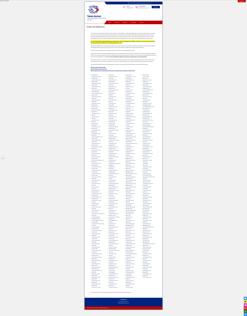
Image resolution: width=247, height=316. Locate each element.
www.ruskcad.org (146, 100)
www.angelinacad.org (96, 83)
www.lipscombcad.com (131, 140)
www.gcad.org (112, 167)
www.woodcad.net (147, 263)
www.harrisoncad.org (113, 200)
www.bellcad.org (95, 120)
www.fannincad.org (113, 106)
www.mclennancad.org (131, 183)
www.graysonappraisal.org (114, 163)
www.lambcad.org (130, 113)
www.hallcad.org (112, 180)
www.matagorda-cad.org (131, 173)
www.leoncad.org (129, 130)
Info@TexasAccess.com (144, 8)
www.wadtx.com (146, 240)
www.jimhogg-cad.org (113, 273)
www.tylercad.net (146, 193)
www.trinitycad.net (147, 190)
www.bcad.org (95, 123)
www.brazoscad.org (96, 143)
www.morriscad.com (130, 220)
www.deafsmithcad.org (97, 270)
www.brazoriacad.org (96, 140)
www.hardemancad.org (114, 190)
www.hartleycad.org (113, 203)
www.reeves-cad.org (147, 80)
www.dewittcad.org (96, 280)
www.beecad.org (95, 116)
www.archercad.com (96, 90)
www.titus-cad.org (147, 180)
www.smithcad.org (147, 136)
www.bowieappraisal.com (97, 136)
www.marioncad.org (130, 163)
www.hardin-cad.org (113, 193)
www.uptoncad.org (147, 200)
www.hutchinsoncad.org (114, 250)
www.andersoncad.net (96, 76)
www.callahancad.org (96, 173)
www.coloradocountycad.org (98, 223)
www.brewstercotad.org (97, 146)
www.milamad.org (130, 200)
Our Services (116, 22)
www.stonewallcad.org (148, 153)
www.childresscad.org (96, 200)
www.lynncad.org (129, 156)
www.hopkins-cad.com (113, 233)
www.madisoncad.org (130, 160)
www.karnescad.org (113, 287)
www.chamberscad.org (97, 193)
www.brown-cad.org (96, 156)
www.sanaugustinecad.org (148, 106)
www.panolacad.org (130, 257)
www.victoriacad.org (147, 213)
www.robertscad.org (147, 86)
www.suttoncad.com (147, 156)
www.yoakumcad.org (147, 267)
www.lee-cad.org (129, 126)
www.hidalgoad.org (113, 220)
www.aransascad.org (96, 86)
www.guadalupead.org (113, 173)
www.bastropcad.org (96, 110)
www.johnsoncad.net (113, 280)
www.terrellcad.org (147, 170)
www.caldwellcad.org (96, 167)
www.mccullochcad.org (131, 180)
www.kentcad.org (129, 86)
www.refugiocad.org (147, 83)
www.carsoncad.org (96, 183)
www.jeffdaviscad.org (113, 267)
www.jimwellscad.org (113, 277)
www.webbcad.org (147, 230)
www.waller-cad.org (147, 220)
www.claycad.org (95, 203)
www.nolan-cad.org (130, 237)
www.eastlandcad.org (113, 83)
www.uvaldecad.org (147, 203)
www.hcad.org (112, 197)
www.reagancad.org (130, 284)
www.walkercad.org (147, 217)
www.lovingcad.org (130, 150)
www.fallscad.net (112, 103)
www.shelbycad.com (147, 130)
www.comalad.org (96, 227)
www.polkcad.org (129, 270)
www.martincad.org (130, 167)
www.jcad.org (111, 270)
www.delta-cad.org (96, 273)
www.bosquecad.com (96, 133)
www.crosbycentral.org (97, 253)
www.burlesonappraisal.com (98, 160)
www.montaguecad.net (131, 210)
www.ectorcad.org (113, 86)
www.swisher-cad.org (147, 160)
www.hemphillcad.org (113, 213)
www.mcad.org (129, 217)
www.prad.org (129, 273)
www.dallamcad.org (96, 260)
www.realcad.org (129, 287)
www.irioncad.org (112, 253)
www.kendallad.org (130, 80)
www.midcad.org (129, 197)
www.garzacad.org (113, 143)
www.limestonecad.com (131, 136)
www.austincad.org (96, 100)
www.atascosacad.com (96, 96)
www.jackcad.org (112, 257)
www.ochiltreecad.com (131, 243)
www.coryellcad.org (96, 240)
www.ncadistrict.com (130, 240)
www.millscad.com (130, 203)
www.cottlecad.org (96, 243)
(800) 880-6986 (130, 8)
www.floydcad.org (112, 116)
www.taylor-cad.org (147, 167)
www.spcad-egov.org (147, 113)
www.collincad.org (96, 217)
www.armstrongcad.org (97, 93)
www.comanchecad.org (97, 230)
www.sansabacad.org (147, 116)
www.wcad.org (146, 250)
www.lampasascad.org (131, 116)
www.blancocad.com (96, 126)
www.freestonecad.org (113, 130)
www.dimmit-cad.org (96, 287)
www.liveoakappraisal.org (131, 143)
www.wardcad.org (147, 223)
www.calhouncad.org (96, 170)
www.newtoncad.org (130, 233)
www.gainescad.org (113, 136)
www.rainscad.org (129, 280)
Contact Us (141, 22)
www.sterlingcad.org (147, 150)
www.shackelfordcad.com (148, 126)
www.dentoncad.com (96, 277)
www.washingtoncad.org (148, 227)
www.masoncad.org (130, 170)
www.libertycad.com (130, 133)
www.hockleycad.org (113, 227)
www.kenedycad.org (130, 83)
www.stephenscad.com (148, 146)
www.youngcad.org (147, 270)
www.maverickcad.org (130, 177)
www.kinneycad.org (130, 100)
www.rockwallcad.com (148, 93)
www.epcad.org (112, 93)
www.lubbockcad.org (130, 153)
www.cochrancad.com (96, 207)
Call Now (156, 7)
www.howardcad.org (113, 240)
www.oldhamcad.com (130, 247)
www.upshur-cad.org (147, 197)
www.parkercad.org (130, 260)
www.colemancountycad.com (98, 213)
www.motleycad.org (130, 223)
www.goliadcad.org (113, 153)
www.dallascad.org (96, 263)
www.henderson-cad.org (114, 217)
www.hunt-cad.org (113, 247)
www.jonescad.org (113, 284)
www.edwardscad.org (113, 90)
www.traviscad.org (147, 187)
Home (110, 22)
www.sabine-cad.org (147, 103)
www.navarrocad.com (130, 230)
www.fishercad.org (113, 113)
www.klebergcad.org (130, 103)
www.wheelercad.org (147, 237)
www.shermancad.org (147, 133)
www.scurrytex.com (147, 123)
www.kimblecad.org (130, 93)
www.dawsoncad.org (96, 267)
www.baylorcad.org (96, 113)
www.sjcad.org (146, 110)
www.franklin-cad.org (113, 126)
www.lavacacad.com (130, 123)
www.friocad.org (112, 133)
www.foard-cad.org (113, 120)
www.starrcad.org (146, 143)
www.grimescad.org (113, 170)
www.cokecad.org (95, 210)
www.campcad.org (96, 180)
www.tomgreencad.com (148, 183)
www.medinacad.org (130, 190)
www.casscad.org (95, 187)
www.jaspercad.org (113, 263)
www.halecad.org (112, 177)
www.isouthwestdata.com (131, 253)
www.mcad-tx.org (129, 213)
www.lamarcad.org (130, 110)
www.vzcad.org (146, 210)
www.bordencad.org (96, 130)
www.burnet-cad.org (96, 163)
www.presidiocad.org (130, 277)
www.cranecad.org (96, 247)
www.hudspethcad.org (113, 243)
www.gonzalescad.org (113, 156)
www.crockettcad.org (96, 250)
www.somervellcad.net (148, 140)
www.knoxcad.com (130, 106)
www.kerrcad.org (129, 90)
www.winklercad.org (147, 257)
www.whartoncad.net (147, 233)
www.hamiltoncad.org (113, 183)
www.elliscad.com (112, 96)
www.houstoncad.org (113, 237)
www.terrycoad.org (147, 173)
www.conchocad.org (96, 233)
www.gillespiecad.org (113, 146)
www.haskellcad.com (113, 207)
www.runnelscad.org (147, 96)
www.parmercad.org (130, 263)
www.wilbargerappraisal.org (149, 243)
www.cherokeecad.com (97, 197)
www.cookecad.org (96, 237)
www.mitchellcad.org (130, 207)
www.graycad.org (112, 160)
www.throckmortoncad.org (149, 177)
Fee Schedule (133, 22)
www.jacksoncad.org (113, 260)
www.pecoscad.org (130, 267)
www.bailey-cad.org (96, 103)
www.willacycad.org (147, 247)
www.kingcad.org (129, 96)
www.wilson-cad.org (147, 253)
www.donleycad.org (113, 76)
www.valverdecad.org (147, 207)
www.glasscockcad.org (114, 150)
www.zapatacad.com (147, 273)
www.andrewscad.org (96, 80)
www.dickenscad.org (96, 284)
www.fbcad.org (112, 123)
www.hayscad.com (113, 210)
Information (125, 22)
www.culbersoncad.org (97, 257)
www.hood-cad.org (113, 230)
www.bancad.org (95, 106)
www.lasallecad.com (130, 120)
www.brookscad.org (96, 153)
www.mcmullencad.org (131, 187)
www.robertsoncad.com (148, 90)
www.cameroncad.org (96, 177)
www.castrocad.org (96, 190)
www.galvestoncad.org (114, 140)
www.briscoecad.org (96, 150)
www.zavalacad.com (147, 277)
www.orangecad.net (130, 250)
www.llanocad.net (130, 146)
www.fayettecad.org (113, 110)
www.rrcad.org (146, 76)
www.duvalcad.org (113, 80)
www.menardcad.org (130, 193)
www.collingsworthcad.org (97, 220)
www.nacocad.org (129, 227)
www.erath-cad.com (113, 100)
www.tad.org (145, 163)
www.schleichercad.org (148, 120)
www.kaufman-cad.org (130, 76)
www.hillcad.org (112, 223)
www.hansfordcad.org (113, 187)
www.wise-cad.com (147, 260)
